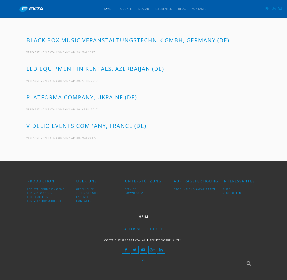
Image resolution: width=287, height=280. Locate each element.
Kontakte (199, 9)
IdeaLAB (143, 9)
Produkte (124, 9)
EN (267, 8)
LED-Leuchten (38, 197)
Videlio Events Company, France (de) (86, 125)
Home (107, 9)
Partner (82, 197)
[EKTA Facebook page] (126, 250)
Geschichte (85, 189)
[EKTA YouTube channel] (143, 250)
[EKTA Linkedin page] (161, 250)
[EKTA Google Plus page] (152, 250)
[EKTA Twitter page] (135, 250)
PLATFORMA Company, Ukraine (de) (81, 97)
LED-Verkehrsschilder (44, 201)
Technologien (87, 193)
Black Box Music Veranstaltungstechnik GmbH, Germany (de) (127, 40)
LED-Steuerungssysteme (45, 189)
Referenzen (163, 9)
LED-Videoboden (40, 193)
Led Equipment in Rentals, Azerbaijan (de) (95, 68)
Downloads (134, 193)
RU (280, 8)
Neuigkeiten (232, 193)
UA (274, 8)
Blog (182, 9)
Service (130, 189)
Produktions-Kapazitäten (194, 189)
